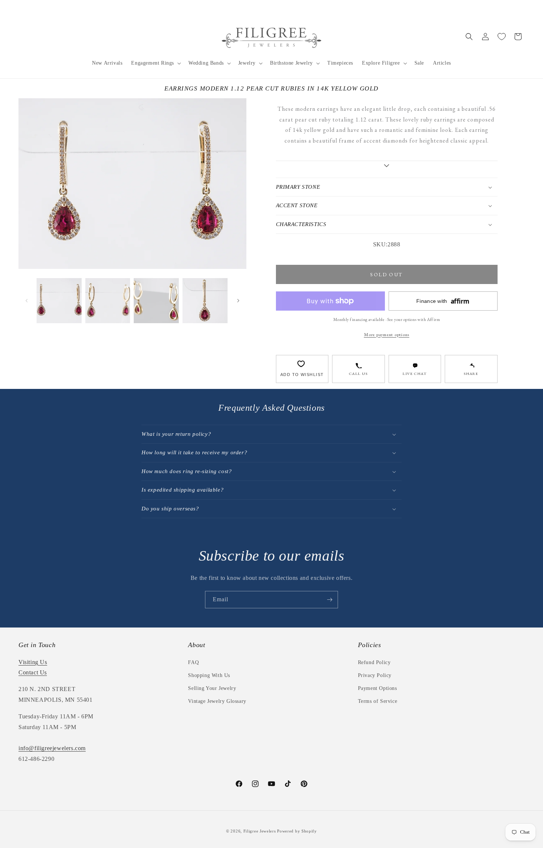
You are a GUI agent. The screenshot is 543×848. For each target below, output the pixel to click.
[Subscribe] (329, 599)
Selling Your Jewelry (212, 688)
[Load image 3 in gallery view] (156, 300)
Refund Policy (374, 662)
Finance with (442, 301)
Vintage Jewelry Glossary (217, 701)
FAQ (193, 662)
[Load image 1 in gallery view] (59, 300)
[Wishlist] (502, 36)
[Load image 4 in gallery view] (205, 300)
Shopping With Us (209, 675)
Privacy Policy (375, 675)
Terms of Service (377, 701)
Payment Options (377, 688)
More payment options (386, 334)
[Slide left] (26, 301)
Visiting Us (32, 662)
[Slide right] (238, 301)
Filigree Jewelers (259, 831)
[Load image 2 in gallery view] (107, 300)
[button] (155, 63)
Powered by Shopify (297, 831)
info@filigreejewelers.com (52, 748)
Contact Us (32, 672)
